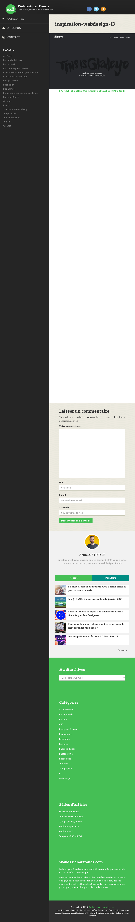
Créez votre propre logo (15, 76)
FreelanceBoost (11, 97)
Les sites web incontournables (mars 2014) (98, 90)
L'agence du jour (67, 749)
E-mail (62, 494)
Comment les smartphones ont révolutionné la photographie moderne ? (96, 625)
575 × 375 (64, 90)
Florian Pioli (8, 88)
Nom (61, 482)
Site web (64, 507)
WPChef (7, 125)
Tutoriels (63, 763)
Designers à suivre (68, 729)
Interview (63, 744)
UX (60, 773)
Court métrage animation (15, 68)
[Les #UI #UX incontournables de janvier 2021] (60, 602)
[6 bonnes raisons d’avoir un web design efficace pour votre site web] (60, 590)
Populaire (110, 577)
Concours (64, 719)
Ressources (65, 758)
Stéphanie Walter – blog (15, 109)
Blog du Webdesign (12, 60)
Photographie (66, 753)
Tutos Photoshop (11, 117)
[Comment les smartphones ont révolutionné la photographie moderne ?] (60, 627)
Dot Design (8, 84)
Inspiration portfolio (69, 826)
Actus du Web (66, 709)
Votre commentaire (70, 426)
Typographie (65, 768)
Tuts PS (7, 121)
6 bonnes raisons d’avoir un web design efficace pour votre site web (97, 588)
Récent (74, 577)
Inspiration (64, 739)
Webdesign (64, 778)
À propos (14, 28)
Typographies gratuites (70, 821)
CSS (61, 724)
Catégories (15, 19)
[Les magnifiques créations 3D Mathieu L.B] (60, 640)
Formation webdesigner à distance (20, 92)
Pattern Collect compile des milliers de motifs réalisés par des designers (95, 613)
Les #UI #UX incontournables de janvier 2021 (95, 599)
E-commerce (65, 734)
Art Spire (7, 55)
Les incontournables (69, 811)
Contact (13, 37)
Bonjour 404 (9, 64)
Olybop (7, 101)
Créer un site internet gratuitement (20, 72)
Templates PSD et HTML (70, 836)
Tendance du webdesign (71, 816)
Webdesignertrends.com (101, 907)
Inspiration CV (66, 831)
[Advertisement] (92, 249)
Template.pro (9, 113)
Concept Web (66, 714)
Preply (6, 105)
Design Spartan (10, 80)
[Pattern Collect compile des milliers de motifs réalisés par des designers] (60, 615)
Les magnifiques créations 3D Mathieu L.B (93, 636)
